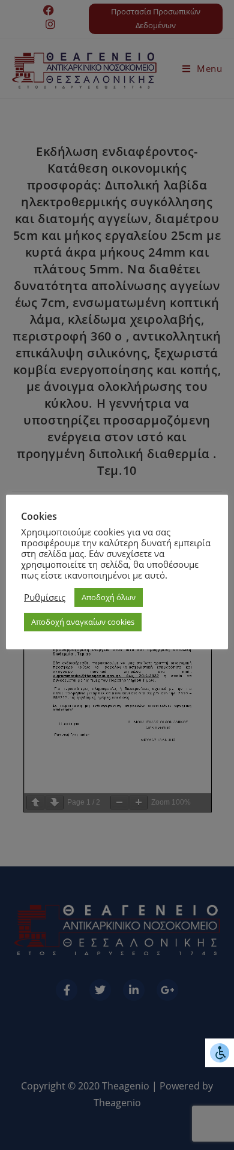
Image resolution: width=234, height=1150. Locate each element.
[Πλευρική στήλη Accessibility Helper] (219, 1052)
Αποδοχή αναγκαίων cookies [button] (82, 621)
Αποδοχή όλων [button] (109, 597)
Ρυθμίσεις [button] (44, 597)
